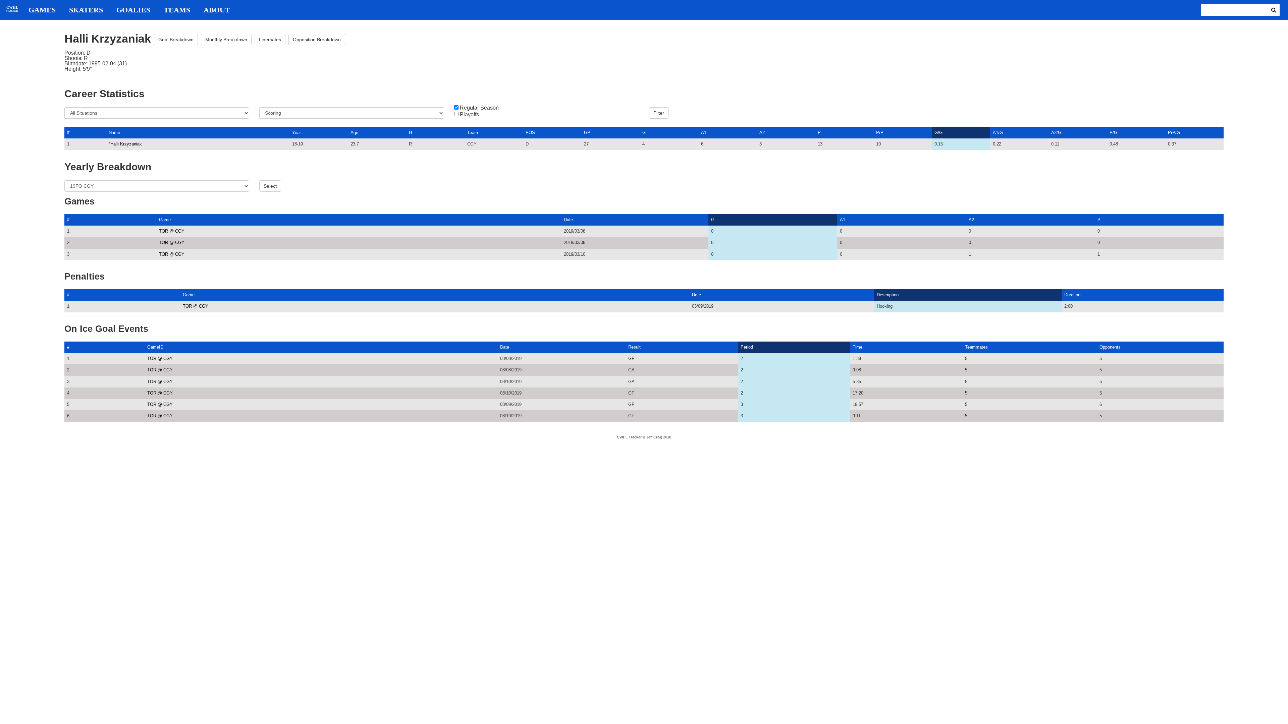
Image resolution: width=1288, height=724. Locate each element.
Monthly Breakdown (226, 39)
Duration (1072, 294)
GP (587, 132)
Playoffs (469, 114)
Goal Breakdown (176, 39)
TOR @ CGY (171, 231)
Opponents (1110, 347)
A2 (762, 132)
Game (165, 219)
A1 (703, 132)
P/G (1113, 132)
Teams (177, 10)
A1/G (998, 132)
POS (530, 132)
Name (114, 132)
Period (747, 347)
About (217, 10)
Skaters (86, 10)
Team (472, 132)
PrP (879, 132)
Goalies (133, 10)
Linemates (270, 39)
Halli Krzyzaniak (126, 143)
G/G (938, 132)
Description (888, 294)
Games (42, 10)
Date (568, 219)
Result (634, 347)
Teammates (976, 347)
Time (857, 347)
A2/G (1056, 132)
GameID (155, 347)
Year (296, 132)
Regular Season (479, 108)
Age (354, 132)
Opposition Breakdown (317, 39)
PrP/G (1174, 132)
